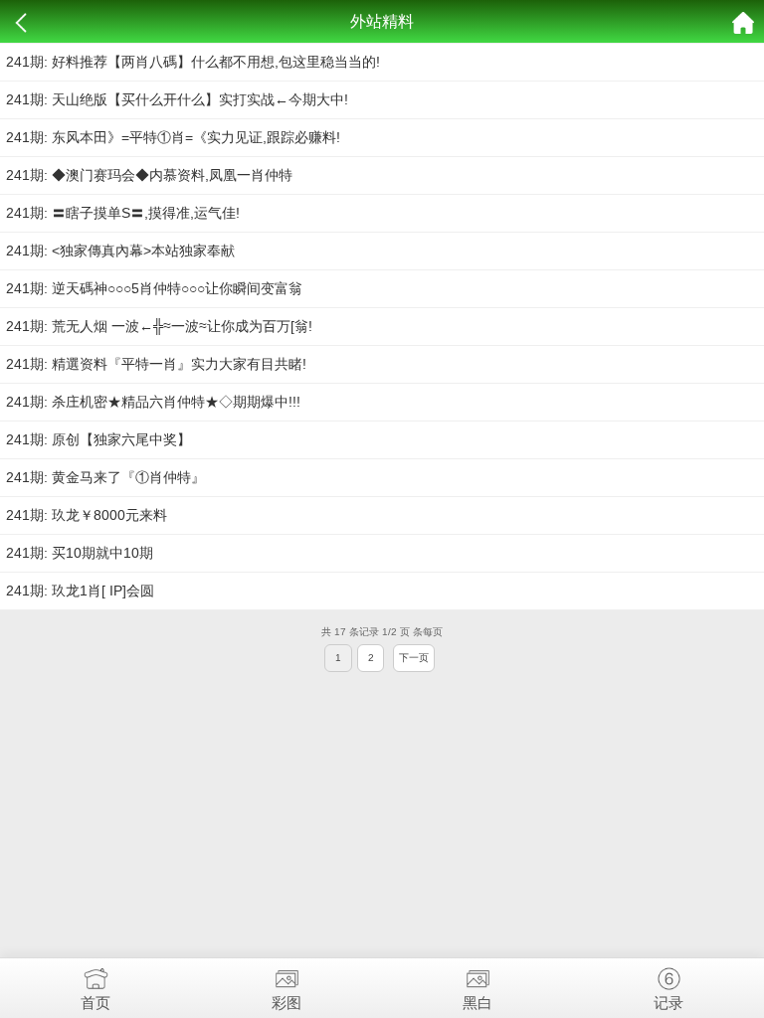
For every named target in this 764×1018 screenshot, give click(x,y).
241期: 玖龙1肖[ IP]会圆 (80, 590)
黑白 (477, 1002)
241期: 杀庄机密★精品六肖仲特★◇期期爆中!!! (153, 402)
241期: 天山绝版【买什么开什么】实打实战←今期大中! (177, 99)
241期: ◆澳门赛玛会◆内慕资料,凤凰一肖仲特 (149, 175)
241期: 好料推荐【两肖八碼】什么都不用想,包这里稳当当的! (193, 62)
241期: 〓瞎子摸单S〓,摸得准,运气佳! (123, 213)
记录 (668, 1002)
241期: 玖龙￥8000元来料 (86, 515)
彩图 (286, 1002)
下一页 (414, 657)
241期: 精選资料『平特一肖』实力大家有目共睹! (156, 364)
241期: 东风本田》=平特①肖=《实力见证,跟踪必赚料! (173, 137)
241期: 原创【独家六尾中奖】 (98, 439)
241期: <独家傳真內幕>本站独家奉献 (120, 250)
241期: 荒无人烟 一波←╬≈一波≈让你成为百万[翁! (159, 326)
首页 (95, 1002)
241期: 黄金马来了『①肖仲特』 (105, 477)
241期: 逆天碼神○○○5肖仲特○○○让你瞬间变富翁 (154, 288)
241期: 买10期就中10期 (79, 553)
